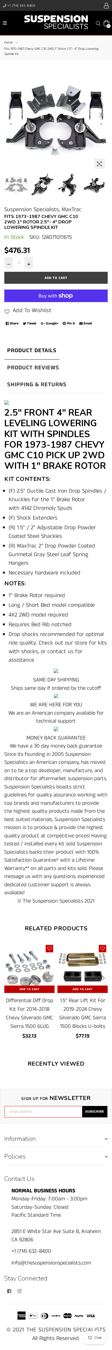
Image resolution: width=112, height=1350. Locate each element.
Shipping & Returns (37, 384)
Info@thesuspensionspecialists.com (51, 1263)
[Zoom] (99, 163)
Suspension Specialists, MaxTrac (43, 209)
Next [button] (100, 115)
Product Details (32, 350)
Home (8, 42)
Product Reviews (33, 368)
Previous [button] (11, 115)
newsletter (55, 1098)
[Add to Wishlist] (49, 948)
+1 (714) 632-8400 (21, 5)
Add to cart (30, 989)
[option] (56, 120)
